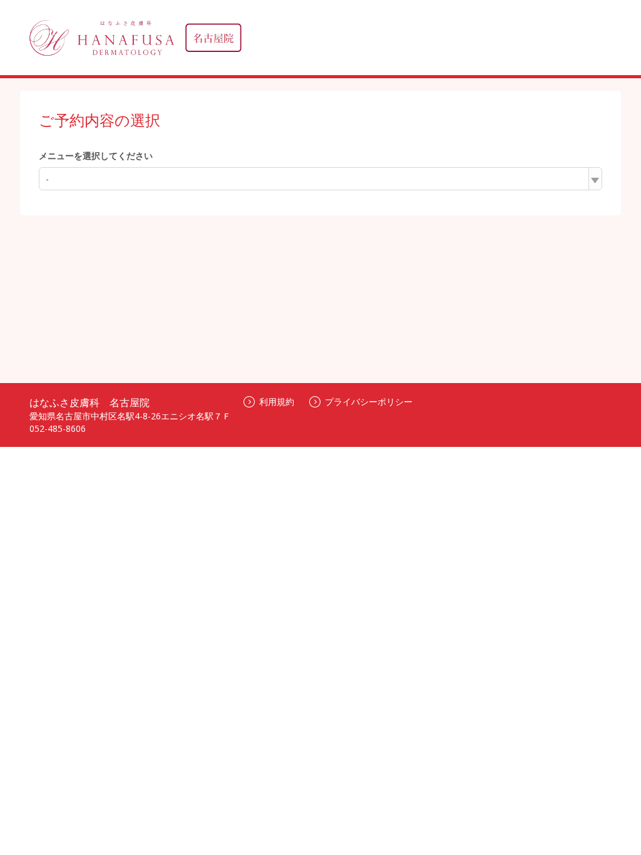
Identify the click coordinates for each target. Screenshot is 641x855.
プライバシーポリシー (369, 401)
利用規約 (276, 401)
